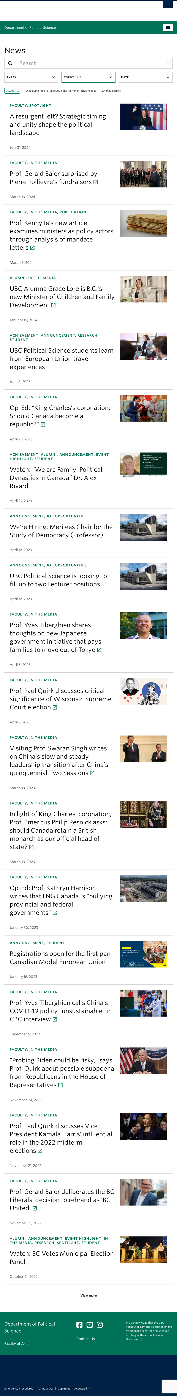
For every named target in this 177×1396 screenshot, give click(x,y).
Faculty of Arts (16, 1344)
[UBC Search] (168, 5)
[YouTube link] (91, 1326)
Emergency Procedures (18, 1388)
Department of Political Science (30, 28)
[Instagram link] (101, 1326)
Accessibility (82, 1388)
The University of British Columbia (75, 9)
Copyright (64, 1388)
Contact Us (85, 1339)
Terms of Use (45, 1388)
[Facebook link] (81, 1326)
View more (89, 1295)
